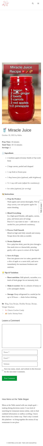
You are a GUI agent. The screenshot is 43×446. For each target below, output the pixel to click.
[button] (33, 3)
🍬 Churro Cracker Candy (14, 310)
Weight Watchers (8, 307)
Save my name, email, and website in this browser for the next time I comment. (22, 370)
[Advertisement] (21, 40)
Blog (6, 304)
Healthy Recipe (25, 304)
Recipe (34, 304)
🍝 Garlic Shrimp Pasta (13, 313)
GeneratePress (32, 443)
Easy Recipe (13, 304)
